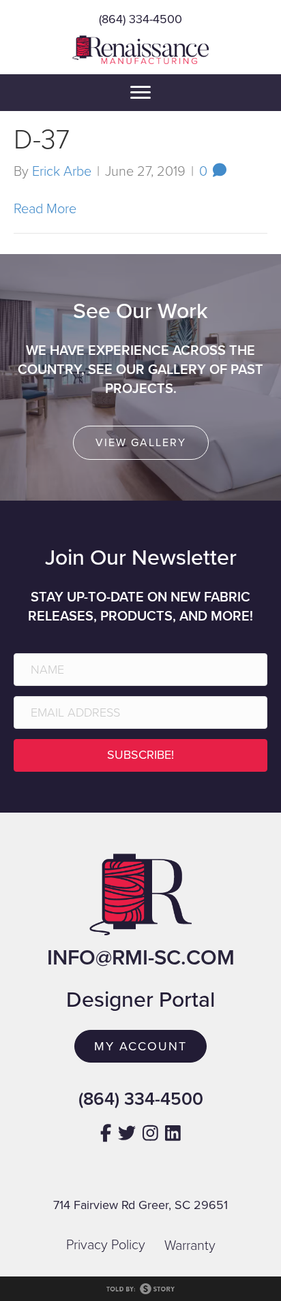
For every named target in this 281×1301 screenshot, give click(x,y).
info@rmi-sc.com (141, 958)
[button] (140, 755)
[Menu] (140, 92)
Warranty (190, 1246)
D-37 (42, 139)
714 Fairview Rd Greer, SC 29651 (140, 1204)
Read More (45, 209)
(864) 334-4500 (140, 19)
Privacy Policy (105, 1245)
